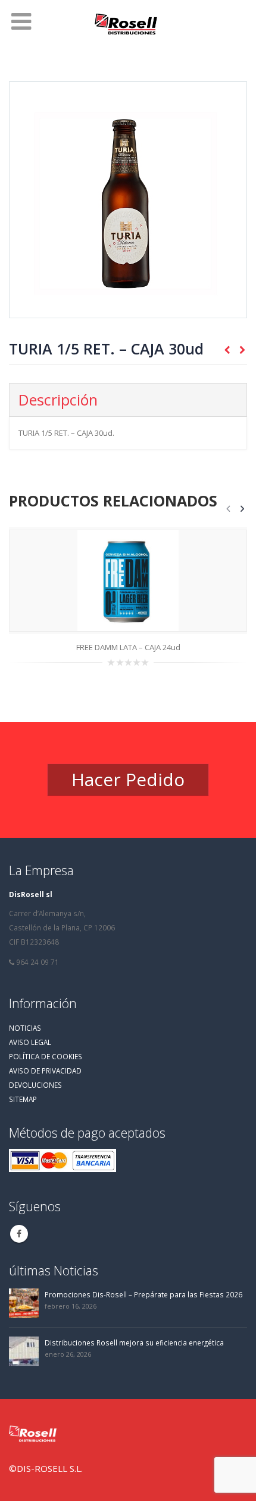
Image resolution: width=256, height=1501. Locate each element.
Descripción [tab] (58, 400)
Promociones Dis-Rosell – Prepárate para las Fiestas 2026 (143, 1294)
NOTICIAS (25, 1028)
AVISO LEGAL (30, 1042)
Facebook (19, 1234)
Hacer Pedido (128, 779)
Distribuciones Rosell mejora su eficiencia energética (134, 1342)
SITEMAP (23, 1099)
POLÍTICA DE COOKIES (45, 1056)
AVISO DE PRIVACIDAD (45, 1070)
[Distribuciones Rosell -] (128, 25)
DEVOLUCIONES (35, 1085)
